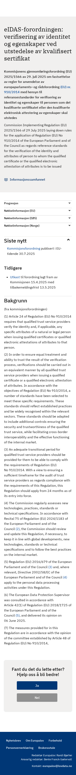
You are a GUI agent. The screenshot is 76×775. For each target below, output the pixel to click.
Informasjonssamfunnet (27, 179)
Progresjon (11, 203)
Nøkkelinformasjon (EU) (19, 210)
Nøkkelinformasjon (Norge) (22, 225)
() (18, 529)
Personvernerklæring (19, 748)
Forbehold (55, 740)
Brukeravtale (46, 748)
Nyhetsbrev (13, 740)
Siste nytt (15, 240)
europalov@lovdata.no (57, 766)
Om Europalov (35, 740)
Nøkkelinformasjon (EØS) (20, 218)
